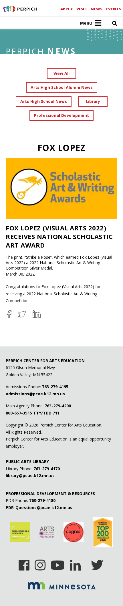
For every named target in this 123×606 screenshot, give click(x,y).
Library (93, 101)
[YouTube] (58, 563)
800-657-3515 (19, 413)
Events (113, 8)
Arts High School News (43, 101)
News (97, 8)
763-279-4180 (42, 500)
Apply (66, 8)
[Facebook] (24, 563)
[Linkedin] (75, 563)
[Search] (112, 23)
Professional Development (61, 115)
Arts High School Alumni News (62, 87)
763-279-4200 (58, 405)
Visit (81, 8)
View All (61, 73)
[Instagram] (40, 563)
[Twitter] (97, 563)
